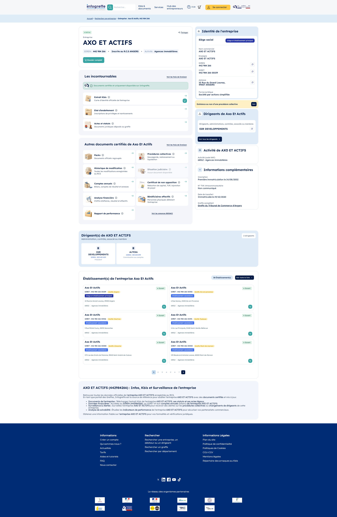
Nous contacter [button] (108, 465)
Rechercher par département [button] (161, 451)
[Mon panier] (199, 7)
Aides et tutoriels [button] (109, 456)
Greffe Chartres (114, 319)
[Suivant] (183, 372)
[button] (144, 7)
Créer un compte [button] (109, 440)
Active (87, 32)
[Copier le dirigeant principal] (252, 129)
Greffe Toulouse (200, 319)
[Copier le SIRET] (252, 71)
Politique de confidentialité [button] (217, 444)
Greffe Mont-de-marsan (204, 346)
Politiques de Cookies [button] (214, 448)
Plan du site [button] (209, 440)
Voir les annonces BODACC (162, 213)
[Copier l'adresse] (252, 82)
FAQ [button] (102, 461)
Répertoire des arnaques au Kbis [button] (220, 461)
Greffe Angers (113, 292)
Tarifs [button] (103, 452)
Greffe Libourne (115, 346)
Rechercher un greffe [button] (156, 447)
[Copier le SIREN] (252, 64)
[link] (125, 297)
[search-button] (110, 7)
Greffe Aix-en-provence (204, 292)
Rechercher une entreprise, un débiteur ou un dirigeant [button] (161, 441)
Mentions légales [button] (212, 456)
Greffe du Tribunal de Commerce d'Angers (220, 205)
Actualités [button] (105, 448)
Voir (254, 104)
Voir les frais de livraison (177, 77)
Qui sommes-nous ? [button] (110, 444)
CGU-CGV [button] (208, 452)
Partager (184, 32)
